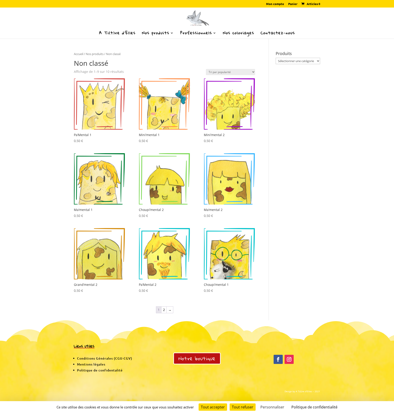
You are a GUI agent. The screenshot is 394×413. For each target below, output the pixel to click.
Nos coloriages (238, 34)
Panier (292, 4)
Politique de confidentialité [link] (314, 407)
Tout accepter (213, 407)
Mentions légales (91, 364)
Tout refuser (242, 407)
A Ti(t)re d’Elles (117, 34)
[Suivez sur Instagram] (289, 359)
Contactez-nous (278, 34)
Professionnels (196, 34)
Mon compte (275, 4)
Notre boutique (197, 358)
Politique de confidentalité (100, 370)
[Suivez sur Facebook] (278, 359)
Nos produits (155, 34)
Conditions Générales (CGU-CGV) (104, 358)
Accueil (78, 54)
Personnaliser (272, 407)
